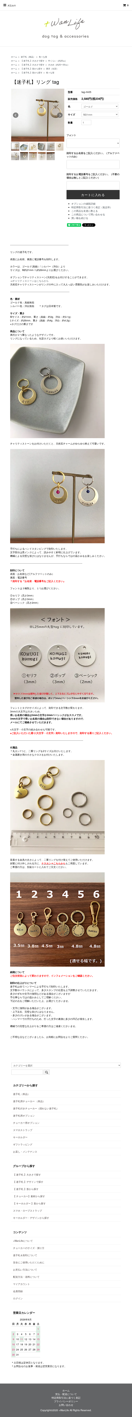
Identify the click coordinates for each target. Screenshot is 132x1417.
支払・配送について (66, 1394)
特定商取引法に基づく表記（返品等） (91, 207)
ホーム (14, 56)
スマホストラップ (22, 1130)
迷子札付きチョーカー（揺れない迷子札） (36, 1108)
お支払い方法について (25, 1269)
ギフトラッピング (22, 1144)
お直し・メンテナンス (25, 1151)
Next (60, 115)
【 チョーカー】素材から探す (29, 1196)
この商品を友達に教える (84, 210)
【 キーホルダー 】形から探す (29, 1203)
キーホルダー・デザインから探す (31, 1217)
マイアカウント (21, 1284)
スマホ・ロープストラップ (27, 1210)
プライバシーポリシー (66, 1401)
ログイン (18, 1298)
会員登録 (18, 1291)
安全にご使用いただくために (28, 1262)
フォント (71, 135)
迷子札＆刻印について (25, 1255)
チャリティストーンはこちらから (31, 280)
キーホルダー (20, 1137)
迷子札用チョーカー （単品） (29, 1101)
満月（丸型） (52, 68)
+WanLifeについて (23, 1240)
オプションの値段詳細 (83, 203)
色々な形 (43, 56)
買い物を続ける (79, 218)
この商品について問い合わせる (88, 214)
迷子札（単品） (28, 56)
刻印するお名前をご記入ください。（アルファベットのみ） (93, 154)
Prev (15, 115)
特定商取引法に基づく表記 (66, 1397)
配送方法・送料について (26, 1276)
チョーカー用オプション (26, 1122)
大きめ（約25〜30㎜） (58, 64)
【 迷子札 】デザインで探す (28, 1181)
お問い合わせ (66, 1405)
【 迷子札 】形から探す (31, 68)
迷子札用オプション (24, 1115)
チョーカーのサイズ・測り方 (28, 1248)
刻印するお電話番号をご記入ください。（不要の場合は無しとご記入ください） (93, 175)
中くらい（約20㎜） (57, 60)
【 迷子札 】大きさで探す (33, 60)
